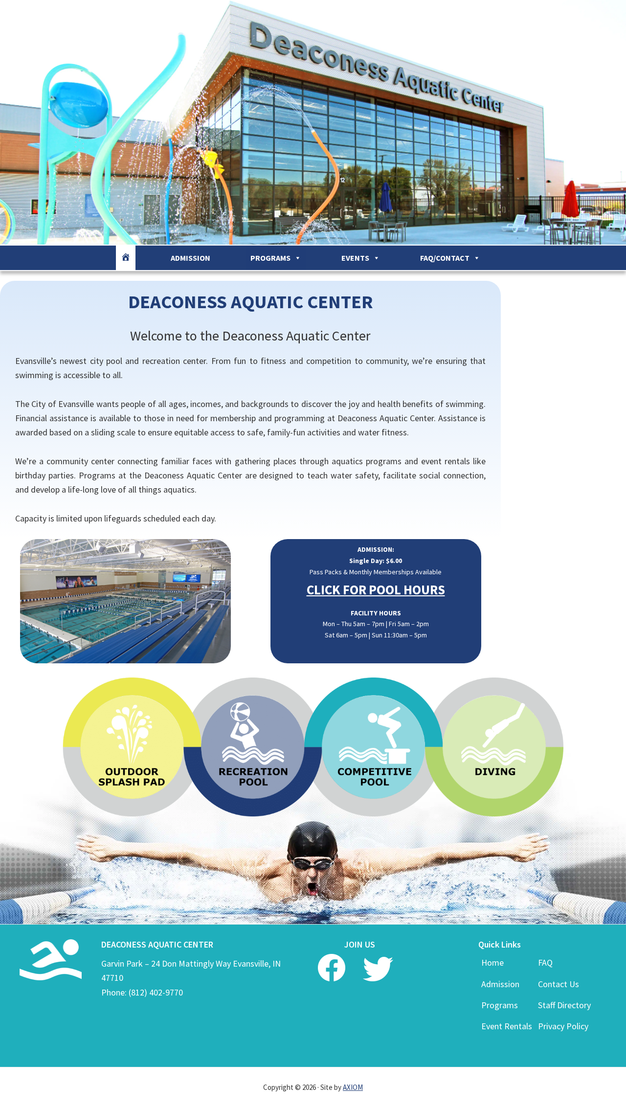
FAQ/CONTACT (445, 258)
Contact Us (558, 984)
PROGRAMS (270, 258)
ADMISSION (190, 258)
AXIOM (353, 1087)
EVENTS (355, 258)
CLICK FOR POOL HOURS (376, 589)
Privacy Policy (563, 1026)
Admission (500, 984)
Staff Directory (564, 1005)
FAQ (545, 962)
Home (492, 962)
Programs (499, 1005)
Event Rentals (506, 1026)
